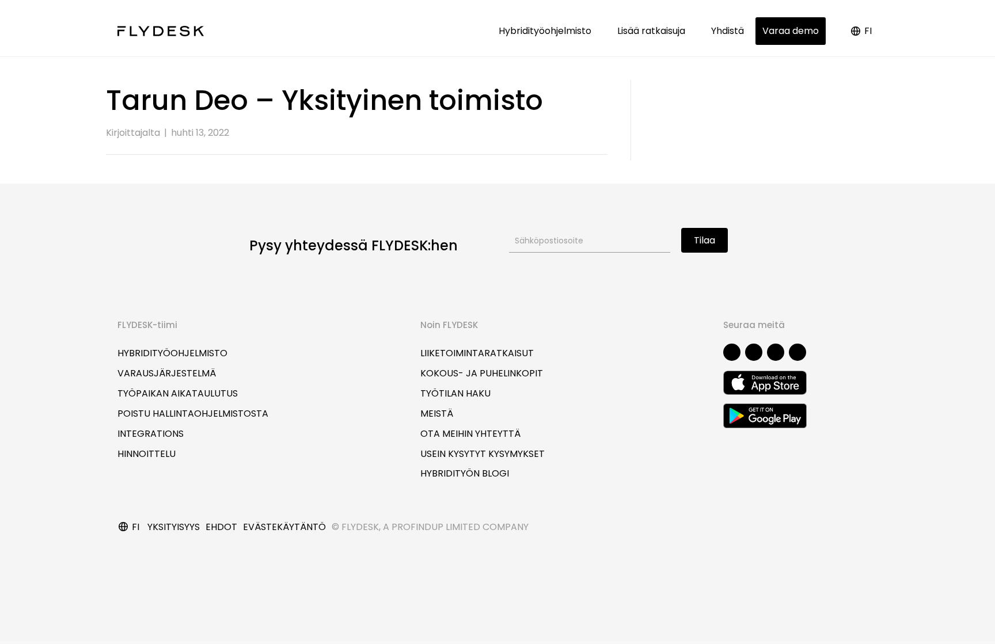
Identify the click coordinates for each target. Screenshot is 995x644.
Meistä (436, 413)
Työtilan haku (455, 393)
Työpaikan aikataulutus (177, 393)
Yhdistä (727, 30)
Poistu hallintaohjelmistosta (192, 413)
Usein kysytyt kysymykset (482, 453)
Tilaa (704, 240)
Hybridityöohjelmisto (547, 30)
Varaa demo (790, 30)
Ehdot (221, 527)
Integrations (150, 433)
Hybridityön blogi (464, 473)
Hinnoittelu (146, 453)
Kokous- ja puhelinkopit (481, 373)
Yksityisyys (173, 527)
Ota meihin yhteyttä (470, 433)
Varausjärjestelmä (166, 373)
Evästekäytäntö (284, 527)
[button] (731, 352)
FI (868, 30)
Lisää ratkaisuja (653, 30)
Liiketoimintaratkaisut (477, 353)
